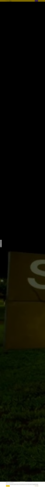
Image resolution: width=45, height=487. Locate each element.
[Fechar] (29, 234)
